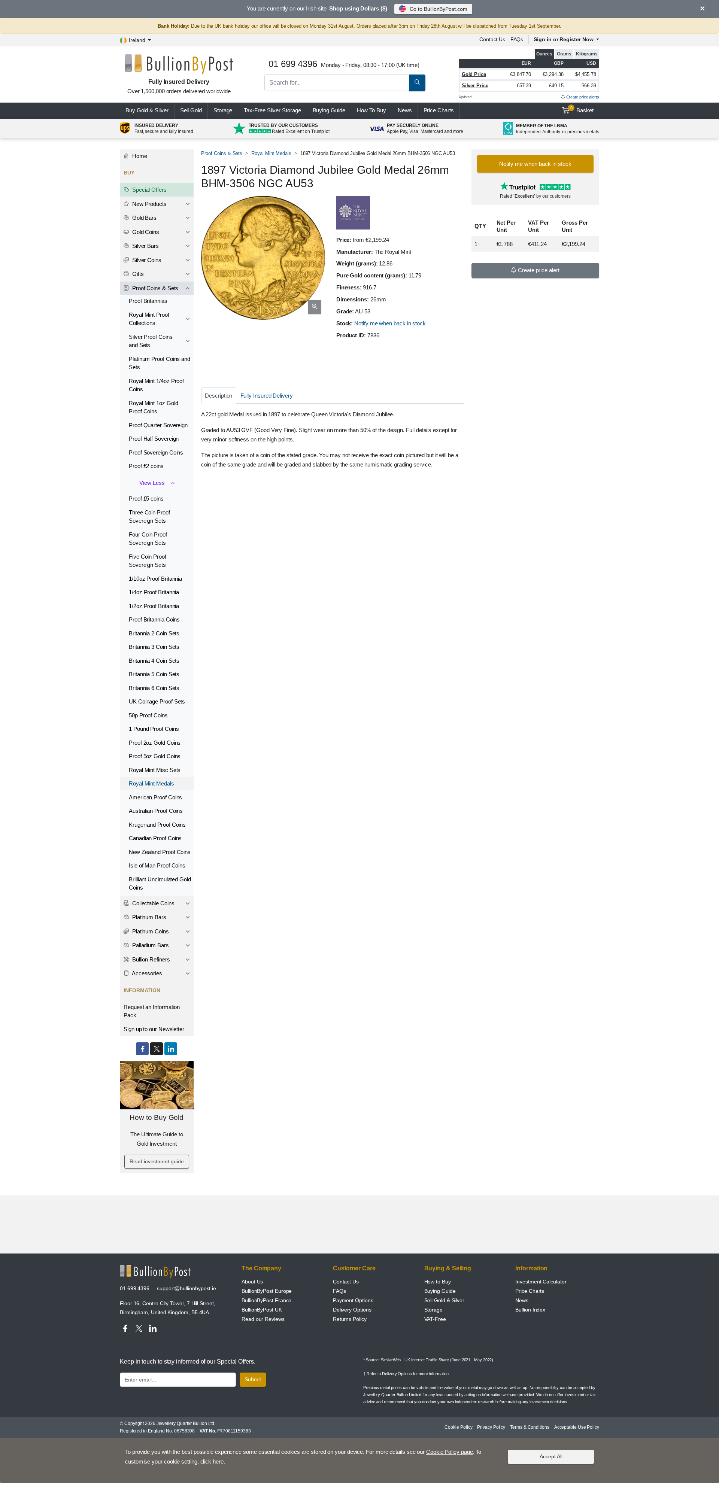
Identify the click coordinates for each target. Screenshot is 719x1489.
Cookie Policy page (449, 1452)
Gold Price (474, 74)
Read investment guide (156, 1161)
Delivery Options (352, 1310)
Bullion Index (530, 1310)
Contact (492, 39)
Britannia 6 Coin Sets (154, 688)
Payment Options (353, 1300)
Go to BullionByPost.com (438, 9)
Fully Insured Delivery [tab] (266, 395)
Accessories (146, 973)
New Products (149, 204)
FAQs (517, 39)
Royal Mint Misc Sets (154, 770)
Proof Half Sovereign (154, 438)
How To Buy (371, 110)
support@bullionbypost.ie (186, 1288)
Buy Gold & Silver (147, 110)
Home (139, 156)
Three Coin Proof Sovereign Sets (149, 516)
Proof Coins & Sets (222, 153)
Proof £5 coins (146, 498)
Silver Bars (145, 246)
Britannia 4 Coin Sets (154, 660)
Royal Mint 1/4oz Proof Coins (156, 385)
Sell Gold (191, 110)
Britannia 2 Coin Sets (154, 633)
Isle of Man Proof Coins (157, 865)
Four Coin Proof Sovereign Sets (148, 538)
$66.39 (589, 85)
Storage (222, 110)
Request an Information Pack (152, 1011)
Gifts (137, 274)
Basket (582, 110)
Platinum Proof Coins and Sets (159, 363)
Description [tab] (218, 395)
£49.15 (556, 85)
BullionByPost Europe (267, 1291)
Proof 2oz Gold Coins (154, 742)
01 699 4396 (134, 1288)
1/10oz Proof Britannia (155, 578)
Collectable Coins (153, 903)
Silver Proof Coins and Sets (151, 341)
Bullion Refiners (150, 959)
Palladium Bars (150, 945)
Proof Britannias (148, 301)
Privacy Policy (491, 1427)
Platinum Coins (150, 931)
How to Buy (437, 1282)
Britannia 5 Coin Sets (154, 674)
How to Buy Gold (156, 1117)
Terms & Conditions (529, 1427)
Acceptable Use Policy (576, 1427)
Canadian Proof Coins (155, 838)
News (405, 110)
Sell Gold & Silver (444, 1300)
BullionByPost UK (262, 1310)
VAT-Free (435, 1319)
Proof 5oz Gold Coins (154, 756)
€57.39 (524, 85)
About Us (252, 1282)
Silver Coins (146, 260)
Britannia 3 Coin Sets (154, 647)
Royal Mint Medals (271, 153)
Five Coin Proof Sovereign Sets (147, 560)
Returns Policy (350, 1319)
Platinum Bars (148, 917)
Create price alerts (582, 97)
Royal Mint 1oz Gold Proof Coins (153, 407)
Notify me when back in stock (390, 323)
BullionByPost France (266, 1300)
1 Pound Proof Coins (154, 729)
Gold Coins (145, 232)
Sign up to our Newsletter (154, 1029)
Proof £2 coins (146, 466)
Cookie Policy (458, 1427)
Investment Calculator (540, 1282)
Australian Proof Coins (156, 811)
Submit (253, 1379)
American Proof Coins (155, 797)
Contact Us (346, 1282)
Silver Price (475, 85)
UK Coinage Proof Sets (157, 701)
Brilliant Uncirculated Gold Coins (160, 883)
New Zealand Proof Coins (160, 852)
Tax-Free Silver (272, 110)
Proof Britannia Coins (154, 619)
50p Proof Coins (148, 715)
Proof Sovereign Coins (156, 452)
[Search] (417, 83)
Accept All (551, 1456)
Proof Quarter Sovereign (158, 425)
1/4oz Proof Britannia (154, 592)
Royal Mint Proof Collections (149, 319)
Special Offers (149, 189)
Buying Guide (329, 110)
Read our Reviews (263, 1319)
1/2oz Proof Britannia (154, 606)
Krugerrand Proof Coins (157, 824)
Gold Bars (144, 218)
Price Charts (529, 1291)
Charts (439, 110)
